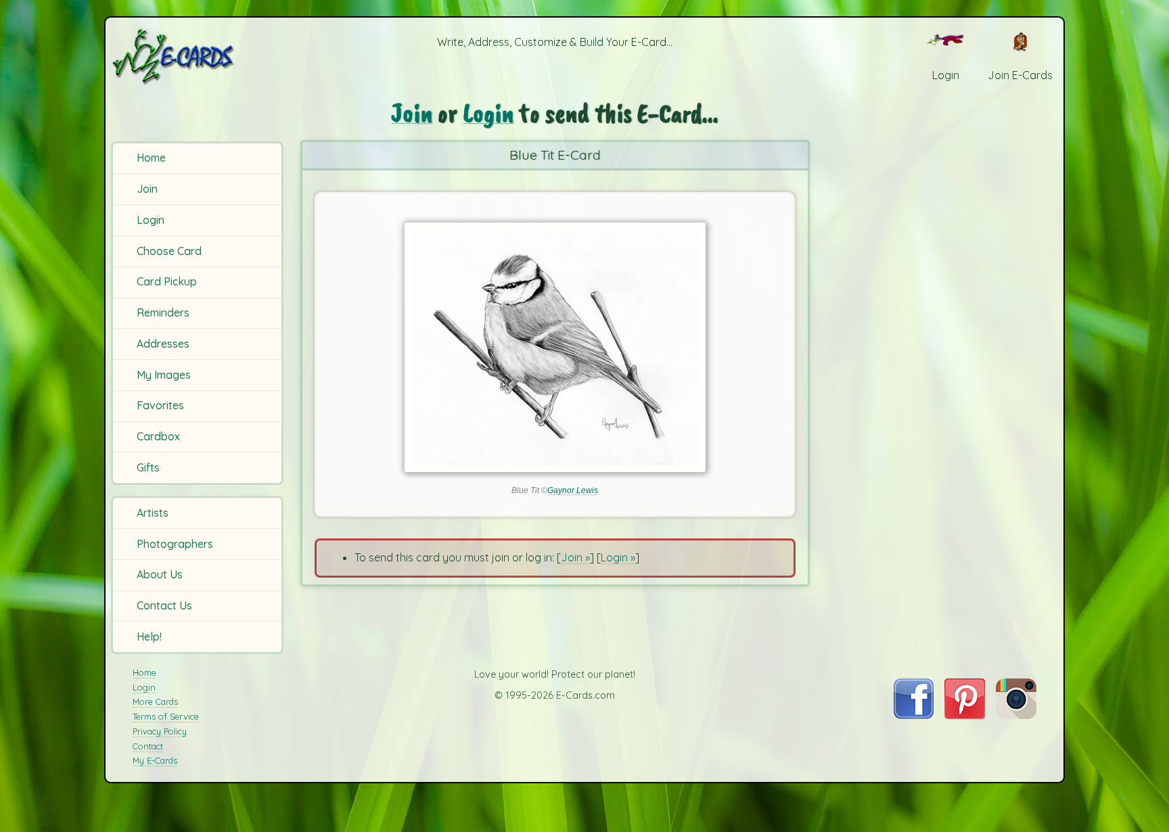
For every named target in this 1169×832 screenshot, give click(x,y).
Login (150, 220)
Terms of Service (166, 716)
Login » (618, 557)
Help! (149, 636)
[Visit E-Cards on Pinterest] (964, 715)
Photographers (175, 544)
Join (147, 188)
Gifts (148, 467)
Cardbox (158, 436)
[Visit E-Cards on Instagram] (1016, 715)
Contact (148, 746)
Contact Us (164, 605)
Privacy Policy (160, 731)
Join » (575, 557)
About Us (160, 574)
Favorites (160, 405)
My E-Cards (155, 760)
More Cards (155, 701)
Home (151, 157)
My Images (164, 375)
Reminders (163, 312)
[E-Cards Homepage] (195, 56)
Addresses (163, 343)
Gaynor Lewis (572, 490)
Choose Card (169, 251)
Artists (152, 512)
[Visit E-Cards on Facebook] (914, 715)
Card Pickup (167, 281)
